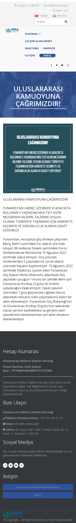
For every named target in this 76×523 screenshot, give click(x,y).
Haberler (49, 48)
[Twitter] (57, 65)
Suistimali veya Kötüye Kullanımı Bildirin (38, 487)
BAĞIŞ (47, 55)
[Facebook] (51, 65)
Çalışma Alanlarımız (38, 41)
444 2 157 (62, 10)
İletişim (30, 55)
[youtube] (62, 65)
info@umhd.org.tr (57, 5)
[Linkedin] (67, 65)
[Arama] (66, 21)
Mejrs (38, 495)
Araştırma (32, 48)
